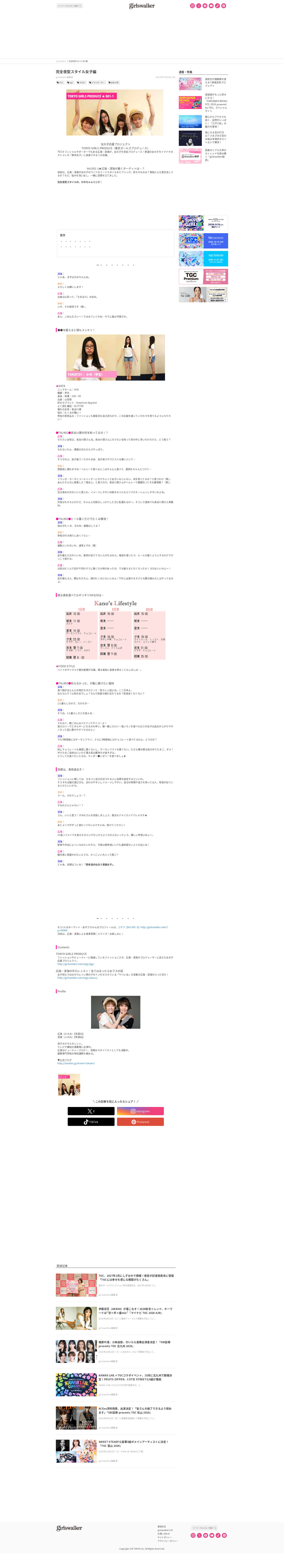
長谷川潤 (114, 82)
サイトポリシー (165, 1537)
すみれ (82, 82)
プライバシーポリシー (168, 1541)
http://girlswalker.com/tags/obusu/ (78, 977)
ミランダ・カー (98, 82)
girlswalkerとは (165, 1530)
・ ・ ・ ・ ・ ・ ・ (75, 241)
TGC (61, 82)
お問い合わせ (164, 1534)
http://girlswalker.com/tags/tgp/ (76, 964)
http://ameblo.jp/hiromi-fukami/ (76, 1063)
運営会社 (162, 1527)
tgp (71, 82)
